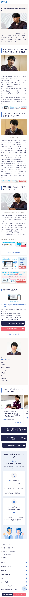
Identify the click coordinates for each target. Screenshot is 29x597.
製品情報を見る (6, 594)
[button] (14, 252)
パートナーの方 (7, 554)
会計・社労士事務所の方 (9, 551)
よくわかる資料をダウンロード (13, 323)
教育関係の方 (6, 558)
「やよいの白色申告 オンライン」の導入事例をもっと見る (14, 430)
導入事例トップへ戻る (14, 445)
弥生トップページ (7, 544)
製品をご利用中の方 (8, 548)
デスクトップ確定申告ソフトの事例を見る (14, 438)
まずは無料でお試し (18, 594)
